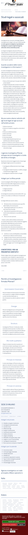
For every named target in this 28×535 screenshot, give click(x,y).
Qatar (11, 506)
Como (20, 483)
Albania (4, 499)
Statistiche (14, 529)
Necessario (7, 529)
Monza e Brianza (6, 485)
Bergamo (5, 483)
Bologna (10, 483)
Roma (9, 487)
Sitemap (19, 416)
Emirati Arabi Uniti (7, 502)
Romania (5, 507)
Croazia (10, 501)
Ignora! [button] (21, 524)
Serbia (14, 507)
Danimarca (16, 501)
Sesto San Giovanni (17, 488)
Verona (23, 487)
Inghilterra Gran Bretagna (9, 503)
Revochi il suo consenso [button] (9, 524)
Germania (20, 502)
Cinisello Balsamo (7, 488)
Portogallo (5, 506)
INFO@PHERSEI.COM (6, 413)
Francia (15, 502)
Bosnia (21, 499)
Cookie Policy (12, 416)
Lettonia (19, 503)
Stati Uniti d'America (18, 509)
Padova (13, 485)
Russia (9, 507)
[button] (3, 3)
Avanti (24, 270)
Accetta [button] (12, 531)
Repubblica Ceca (18, 506)
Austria (10, 499)
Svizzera (5, 510)
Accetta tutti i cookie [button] (13, 521)
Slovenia (5, 509)
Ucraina (10, 510)
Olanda (17, 505)
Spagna (10, 509)
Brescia (16, 483)
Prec (3, 270)
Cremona (5, 484)
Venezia (18, 487)
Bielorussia (16, 499)
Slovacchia (20, 507)
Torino (22, 485)
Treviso (4, 487)
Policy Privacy (4, 416)
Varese (13, 487)
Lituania (5, 505)
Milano (15, 484)
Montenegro (11, 505)
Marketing (6, 531)
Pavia (18, 485)
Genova (10, 484)
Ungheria (16, 510)
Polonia (22, 505)
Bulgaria (5, 501)
